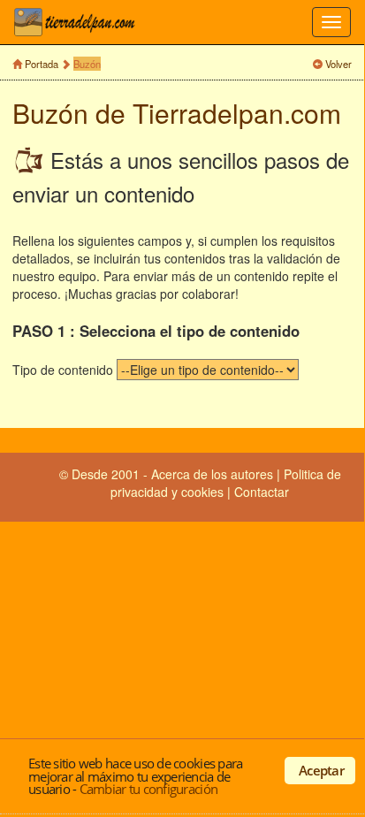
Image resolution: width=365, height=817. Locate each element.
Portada (41, 64)
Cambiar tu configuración (148, 789)
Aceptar (321, 770)
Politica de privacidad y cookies (225, 482)
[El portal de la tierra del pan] (79, 22)
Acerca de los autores (212, 474)
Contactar (261, 491)
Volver (338, 64)
